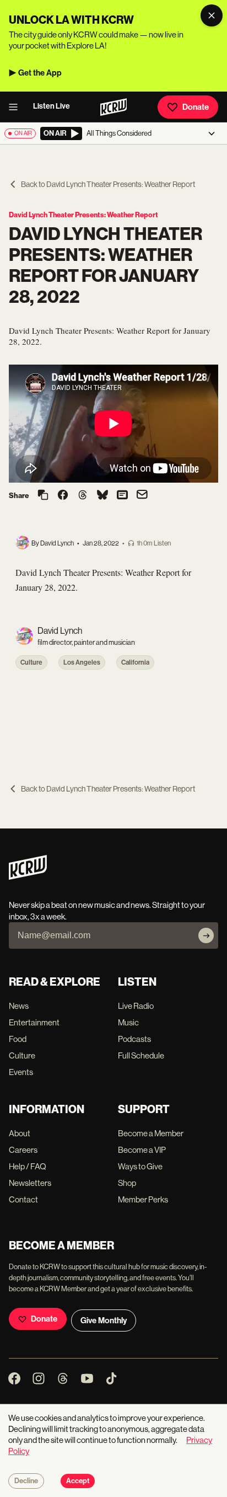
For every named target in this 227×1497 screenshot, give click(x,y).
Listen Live (51, 106)
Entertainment (34, 1022)
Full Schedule (141, 1055)
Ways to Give (140, 1166)
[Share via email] (142, 495)
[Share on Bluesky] (102, 495)
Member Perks (143, 1199)
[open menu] (16, 107)
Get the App (40, 73)
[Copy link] (42, 495)
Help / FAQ (27, 1166)
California (135, 662)
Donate (195, 107)
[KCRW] (28, 876)
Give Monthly (103, 1320)
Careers (23, 1149)
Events (21, 1072)
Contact (23, 1199)
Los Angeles (81, 662)
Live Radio (136, 1006)
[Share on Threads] (82, 495)
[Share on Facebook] (62, 495)
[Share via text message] (122, 495)
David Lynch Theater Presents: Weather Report (83, 215)
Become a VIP (142, 1149)
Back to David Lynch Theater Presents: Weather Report (108, 184)
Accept (77, 1481)
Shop (127, 1183)
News (19, 1006)
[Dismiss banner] (212, 15)
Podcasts (134, 1039)
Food (17, 1039)
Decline (26, 1481)
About (19, 1133)
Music (128, 1022)
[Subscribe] (206, 935)
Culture (31, 662)
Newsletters (30, 1183)
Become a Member (150, 1133)
